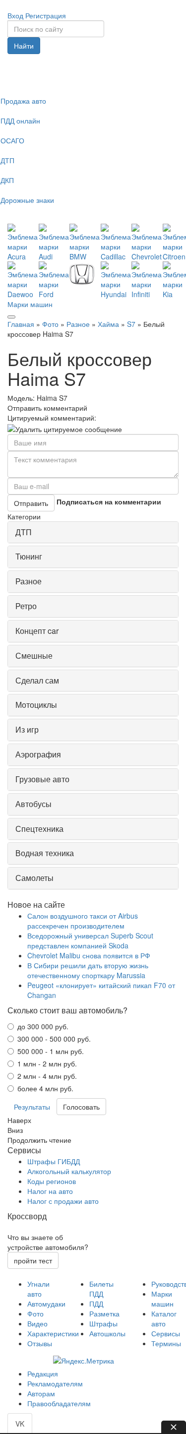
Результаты (32, 1107)
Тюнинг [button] (28, 556)
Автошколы (107, 1333)
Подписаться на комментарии (109, 501)
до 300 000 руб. (42, 1026)
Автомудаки (46, 1304)
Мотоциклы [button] (36, 704)
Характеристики (53, 1333)
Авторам (41, 1393)
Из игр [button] (27, 729)
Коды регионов (51, 1181)
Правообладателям (59, 1403)
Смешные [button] (34, 655)
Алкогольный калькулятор (69, 1171)
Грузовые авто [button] (42, 779)
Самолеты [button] (34, 877)
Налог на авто (50, 1191)
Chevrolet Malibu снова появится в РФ (88, 955)
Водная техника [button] (44, 853)
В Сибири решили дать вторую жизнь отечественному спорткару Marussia (87, 970)
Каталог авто (164, 1318)
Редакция (42, 1373)
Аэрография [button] (38, 754)
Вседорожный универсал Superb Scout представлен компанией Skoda (90, 940)
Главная (20, 324)
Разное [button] (28, 581)
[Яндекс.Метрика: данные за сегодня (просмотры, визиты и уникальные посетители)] (83, 1361)
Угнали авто (38, 1289)
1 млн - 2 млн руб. (47, 1063)
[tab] (93, 532)
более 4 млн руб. (45, 1088)
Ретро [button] (26, 606)
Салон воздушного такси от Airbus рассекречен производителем (82, 921)
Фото (50, 324)
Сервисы (165, 1333)
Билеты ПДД (101, 1289)
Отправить (31, 503)
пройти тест (33, 1260)
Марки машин (30, 304)
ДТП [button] (23, 532)
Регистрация (45, 15)
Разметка (104, 1313)
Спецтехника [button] (39, 828)
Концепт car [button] (37, 630)
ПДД (96, 1304)
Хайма (108, 324)
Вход (15, 15)
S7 (131, 324)
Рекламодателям (55, 1383)
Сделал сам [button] (37, 680)
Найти (24, 46)
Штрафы (103, 1323)
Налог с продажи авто (63, 1201)
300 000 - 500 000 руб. (54, 1039)
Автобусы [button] (33, 804)
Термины (166, 1343)
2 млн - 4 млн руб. (47, 1076)
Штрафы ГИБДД (53, 1161)
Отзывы (39, 1343)
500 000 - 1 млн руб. (50, 1051)
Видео (37, 1323)
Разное (78, 324)
